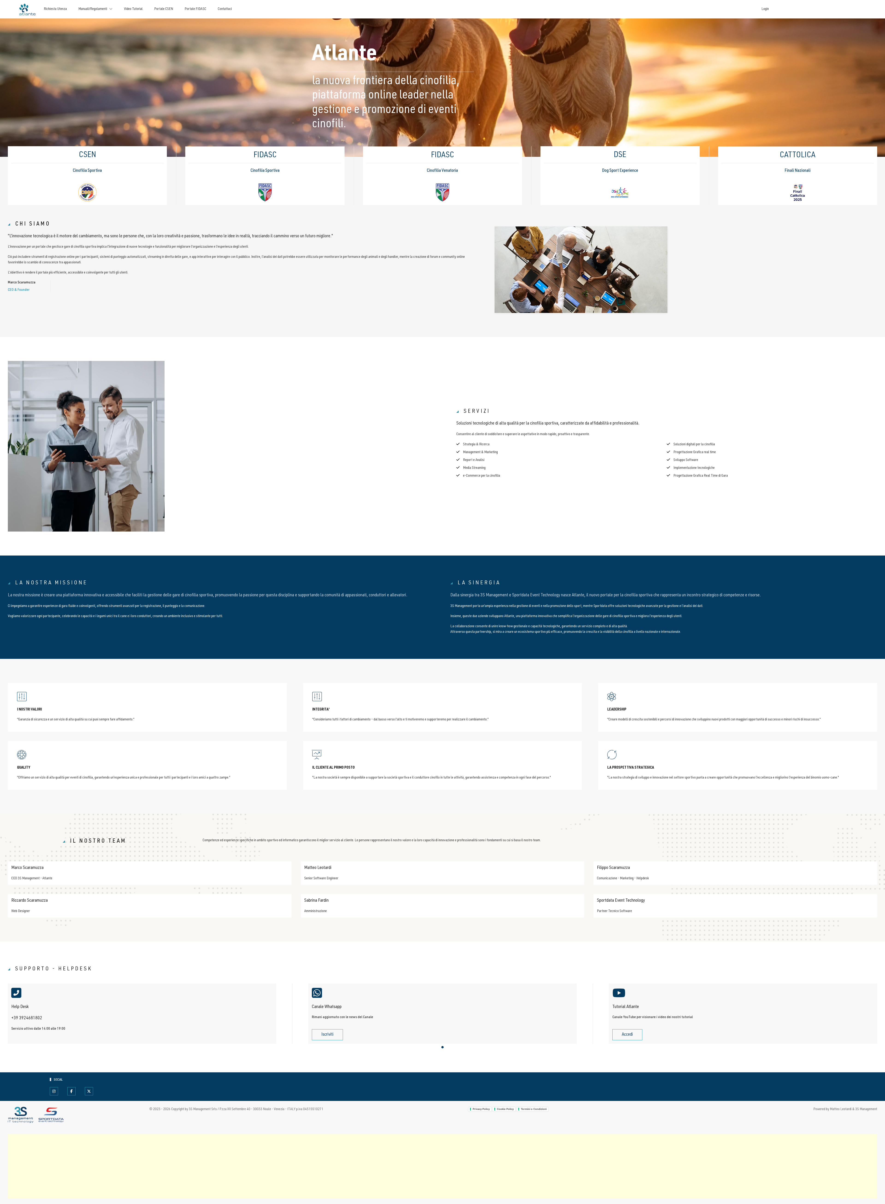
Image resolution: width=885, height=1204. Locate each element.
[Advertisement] (146, 1166)
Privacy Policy (481, 1109)
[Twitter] (89, 1091)
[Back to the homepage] (27, 9)
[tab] (442, 1047)
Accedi (627, 1034)
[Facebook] (71, 1091)
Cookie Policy (505, 1109)
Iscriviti (327, 1034)
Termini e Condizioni (534, 1109)
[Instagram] (54, 1091)
